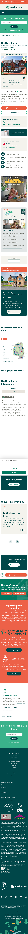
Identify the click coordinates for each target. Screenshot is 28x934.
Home (2, 35)
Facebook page (21, 703)
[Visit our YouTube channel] (21, 897)
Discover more (14, 484)
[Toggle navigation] (3, 12)
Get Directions (13, 392)
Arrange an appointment (15, 108)
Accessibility (4, 787)
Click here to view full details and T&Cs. (12, 248)
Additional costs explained (14, 761)
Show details (14, 468)
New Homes (8, 35)
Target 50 (14, 772)
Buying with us (14, 755)
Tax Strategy (4, 792)
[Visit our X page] (6, 897)
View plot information (14, 312)
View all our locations (14, 743)
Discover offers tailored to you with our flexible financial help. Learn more (14, 2)
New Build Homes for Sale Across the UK (14, 914)
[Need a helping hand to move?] (14, 189)
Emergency (14, 776)
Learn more (5, 87)
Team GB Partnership (14, 674)
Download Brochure (19, 593)
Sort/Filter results (14, 258)
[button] (3, 65)
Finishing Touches (14, 757)
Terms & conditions (5, 795)
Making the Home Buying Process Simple (14, 918)
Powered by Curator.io (6, 716)
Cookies (3, 790)
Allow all (14, 472)
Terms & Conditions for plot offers (8, 800)
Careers (14, 767)
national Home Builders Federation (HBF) (10, 863)
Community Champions (14, 650)
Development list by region (14, 30)
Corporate (14, 765)
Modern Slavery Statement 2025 (14, 774)
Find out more (6, 593)
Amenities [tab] (13, 388)
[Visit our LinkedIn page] (11, 897)
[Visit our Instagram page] (16, 897)
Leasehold (14, 770)
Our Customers (14, 763)
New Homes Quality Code (7, 782)
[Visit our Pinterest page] (26, 897)
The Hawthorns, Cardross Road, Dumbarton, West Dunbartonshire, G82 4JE (14, 46)
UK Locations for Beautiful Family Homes (14, 916)
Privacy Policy (4, 785)
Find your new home (14, 753)
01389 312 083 (15, 112)
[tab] (3, 397)
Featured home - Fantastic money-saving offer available (10, 269)
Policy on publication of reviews (8, 797)
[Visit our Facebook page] (1, 897)
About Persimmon (14, 759)
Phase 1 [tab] (5, 335)
